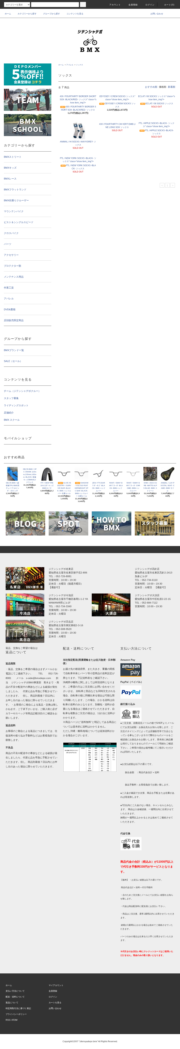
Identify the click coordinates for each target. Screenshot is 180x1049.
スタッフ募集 (11, 398)
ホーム (8, 13)
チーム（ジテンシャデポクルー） (22, 391)
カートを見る (55, 1002)
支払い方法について (15, 991)
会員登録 (133, 5)
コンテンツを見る (74, 13)
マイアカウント (56, 985)
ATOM (14, 1020)
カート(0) (169, 5)
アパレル (69, 65)
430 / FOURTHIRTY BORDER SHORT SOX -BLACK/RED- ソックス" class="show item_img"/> (78, 99)
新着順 (171, 86)
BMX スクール (12, 419)
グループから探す (51, 13)
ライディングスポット (16, 405)
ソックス (79, 65)
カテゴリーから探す (27, 13)
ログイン (150, 5)
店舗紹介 (9, 412)
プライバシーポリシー (16, 1014)
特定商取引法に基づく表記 (18, 1008)
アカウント (115, 5)
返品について (12, 1002)
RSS (8, 1020)
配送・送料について (15, 997)
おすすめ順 (151, 86)
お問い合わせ (156, 13)
